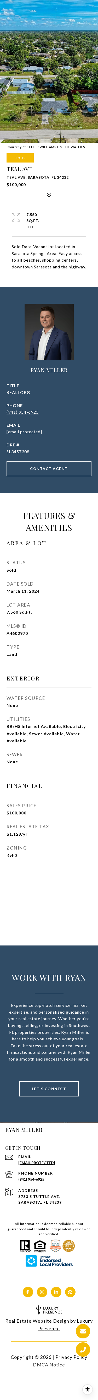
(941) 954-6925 (23, 411)
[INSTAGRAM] (42, 1292)
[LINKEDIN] (56, 1292)
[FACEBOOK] (28, 1292)
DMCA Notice (49, 1364)
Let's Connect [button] (49, 1089)
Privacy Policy (71, 1357)
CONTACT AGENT (49, 468)
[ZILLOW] (70, 1292)
